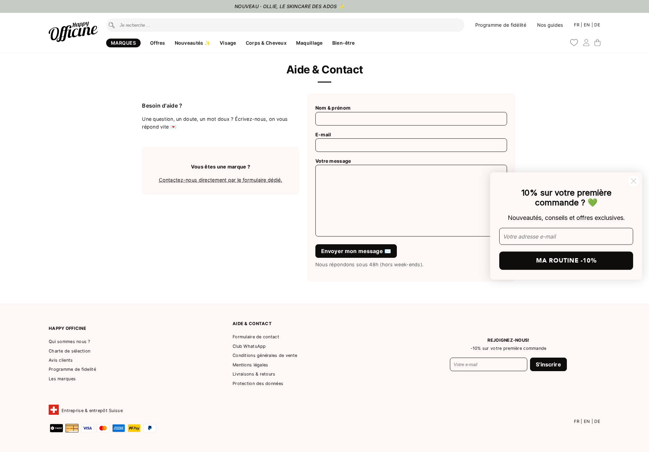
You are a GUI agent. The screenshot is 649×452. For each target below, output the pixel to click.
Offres (157, 43)
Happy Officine (67, 328)
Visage (228, 43)
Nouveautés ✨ (192, 43)
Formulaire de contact (256, 336)
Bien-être (343, 43)
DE (597, 24)
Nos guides (550, 25)
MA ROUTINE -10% (566, 260)
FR (577, 24)
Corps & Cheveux (266, 43)
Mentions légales (250, 364)
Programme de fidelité (72, 369)
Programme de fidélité (500, 25)
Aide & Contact (252, 323)
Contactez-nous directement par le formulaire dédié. (220, 180)
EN (588, 24)
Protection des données (258, 383)
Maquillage (309, 43)
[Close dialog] (634, 181)
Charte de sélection (69, 351)
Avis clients (61, 360)
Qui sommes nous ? (69, 341)
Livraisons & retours (254, 374)
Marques (123, 43)
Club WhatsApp (249, 346)
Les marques (62, 378)
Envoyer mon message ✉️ (356, 251)
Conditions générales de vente (265, 355)
